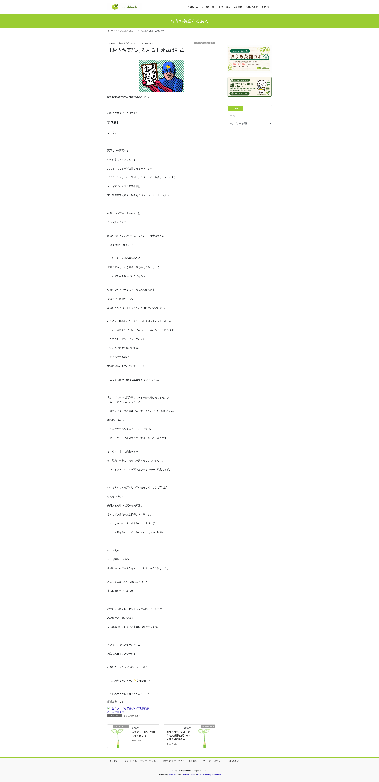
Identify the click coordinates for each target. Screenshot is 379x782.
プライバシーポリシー (211, 761)
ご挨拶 (125, 761)
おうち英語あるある (204, 43)
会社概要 (114, 761)
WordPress (173, 775)
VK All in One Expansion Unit (209, 775)
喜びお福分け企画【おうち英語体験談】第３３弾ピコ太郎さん (178, 735)
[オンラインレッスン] (118, 735)
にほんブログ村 (115, 712)
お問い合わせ (233, 761)
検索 (235, 108)
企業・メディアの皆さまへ (145, 761)
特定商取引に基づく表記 (173, 761)
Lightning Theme (188, 775)
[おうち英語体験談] (204, 735)
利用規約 (193, 761)
